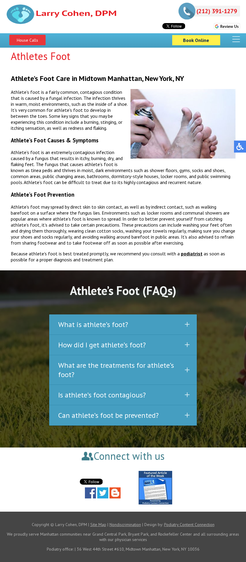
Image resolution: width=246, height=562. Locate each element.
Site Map (98, 524)
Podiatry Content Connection (189, 524)
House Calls (27, 40)
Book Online (196, 40)
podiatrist (191, 254)
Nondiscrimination (125, 524)
